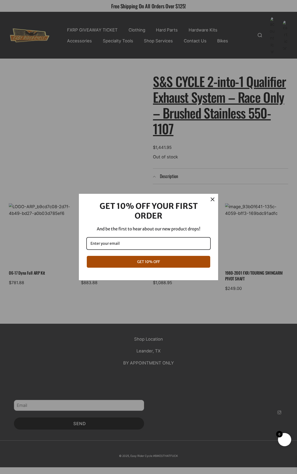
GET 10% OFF (148, 261)
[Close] (212, 199)
